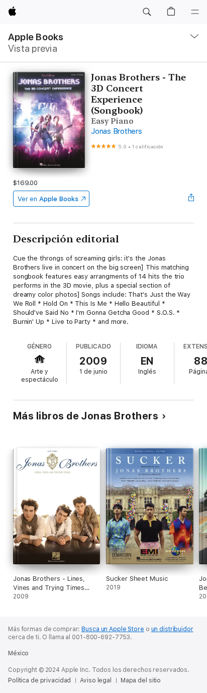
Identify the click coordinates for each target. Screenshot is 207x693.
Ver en (48, 199)
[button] (147, 12)
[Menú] (195, 12)
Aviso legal (96, 680)
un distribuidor (172, 629)
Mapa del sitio (141, 680)
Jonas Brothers (116, 131)
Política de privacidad (39, 680)
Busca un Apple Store (112, 629)
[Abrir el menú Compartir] (190, 198)
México (18, 653)
